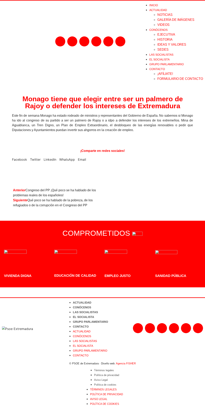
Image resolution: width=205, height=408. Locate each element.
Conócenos (82, 307)
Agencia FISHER (126, 363)
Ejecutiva (166, 34)
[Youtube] (96, 41)
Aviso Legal (101, 379)
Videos (163, 24)
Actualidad (82, 302)
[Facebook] (60, 41)
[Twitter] (84, 41)
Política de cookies (105, 384)
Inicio (153, 5)
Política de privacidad (106, 375)
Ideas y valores (171, 44)
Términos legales (104, 370)
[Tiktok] (120, 41)
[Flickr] (108, 41)
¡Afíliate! (165, 73)
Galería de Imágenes (175, 19)
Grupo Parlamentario (166, 64)
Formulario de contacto (180, 78)
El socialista (159, 59)
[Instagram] (72, 41)
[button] (19, 163)
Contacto (81, 326)
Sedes (163, 49)
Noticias (165, 14)
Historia (165, 39)
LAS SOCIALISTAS (161, 54)
